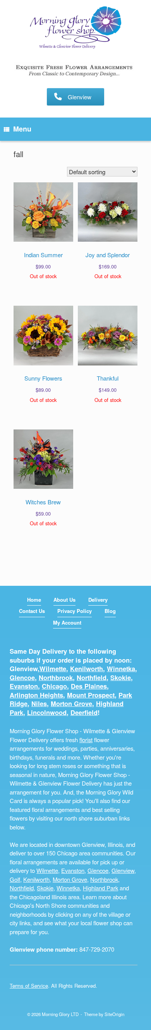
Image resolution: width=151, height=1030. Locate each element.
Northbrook (56, 677)
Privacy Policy (74, 611)
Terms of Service (29, 985)
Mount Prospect (91, 695)
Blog (110, 611)
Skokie (120, 677)
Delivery (98, 599)
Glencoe (22, 677)
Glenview (123, 870)
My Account (67, 622)
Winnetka (121, 668)
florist (86, 740)
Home (34, 599)
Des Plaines (89, 686)
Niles (39, 703)
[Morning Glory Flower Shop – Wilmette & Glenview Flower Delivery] (75, 28)
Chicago (54, 686)
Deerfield (84, 712)
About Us (64, 599)
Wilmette (52, 668)
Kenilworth (86, 668)
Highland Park (100, 888)
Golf (15, 879)
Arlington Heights (36, 695)
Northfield (91, 677)
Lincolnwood (47, 712)
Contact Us (32, 611)
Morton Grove (71, 703)
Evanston (24, 686)
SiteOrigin (114, 1014)
